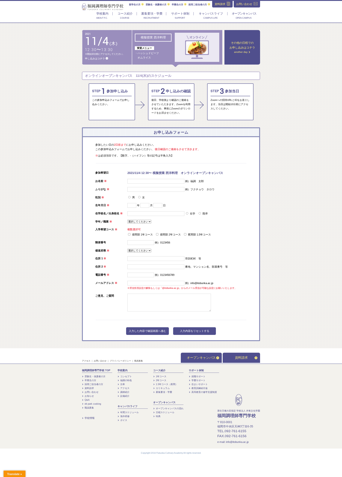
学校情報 (89, 418)
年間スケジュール (129, 412)
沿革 (122, 384)
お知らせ (89, 396)
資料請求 (241, 357)
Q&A (87, 400)
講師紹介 (124, 392)
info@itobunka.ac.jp (237, 441)
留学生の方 (135, 4)
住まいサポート (199, 384)
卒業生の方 (178, 4)
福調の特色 (126, 380)
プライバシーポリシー (120, 361)
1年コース (160, 376)
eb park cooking (92, 403)
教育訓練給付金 (199, 388)
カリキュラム (162, 388)
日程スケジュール (164, 412)
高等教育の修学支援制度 (204, 392)
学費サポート (198, 380)
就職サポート (198, 376)
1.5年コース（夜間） (166, 384)
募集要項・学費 (163, 392)
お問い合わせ (100, 361)
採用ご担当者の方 (198, 4)
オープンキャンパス (201, 357)
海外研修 (124, 416)
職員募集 (138, 361)
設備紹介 (124, 396)
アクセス (86, 361)
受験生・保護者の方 (156, 4)
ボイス (123, 420)
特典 (157, 416)
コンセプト (126, 376)
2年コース (160, 380)
